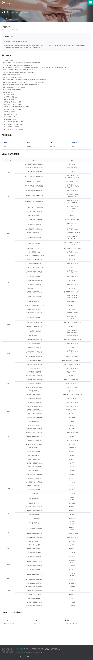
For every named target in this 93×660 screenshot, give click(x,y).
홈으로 (6, 19)
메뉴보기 (90, 2)
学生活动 (16, 19)
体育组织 (22, 19)
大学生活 (10, 19)
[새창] (17, 656)
